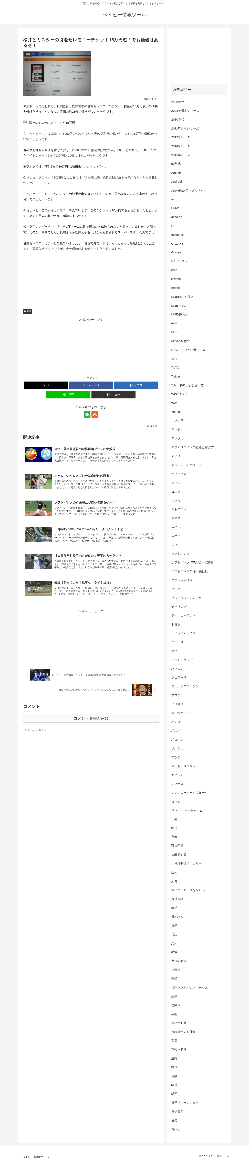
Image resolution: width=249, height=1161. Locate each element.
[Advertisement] (91, 346)
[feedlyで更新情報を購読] (87, 414)
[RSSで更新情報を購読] (94, 414)
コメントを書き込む (91, 718)
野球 (29, 311)
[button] (113, 394)
